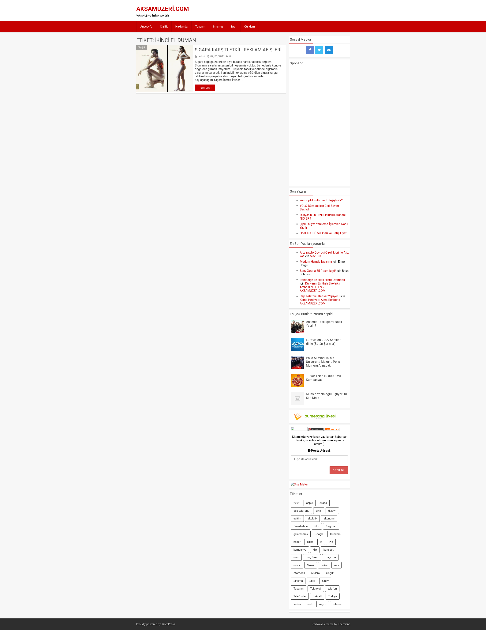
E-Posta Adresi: (319, 450)
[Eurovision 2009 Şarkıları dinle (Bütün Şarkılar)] (297, 350)
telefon (332, 588)
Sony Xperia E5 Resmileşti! (318, 271)
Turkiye (332, 596)
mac (296, 557)
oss (336, 565)
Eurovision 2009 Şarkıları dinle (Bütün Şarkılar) (323, 341)
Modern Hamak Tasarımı (316, 261)
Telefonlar (299, 596)
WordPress (168, 624)
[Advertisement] (279, 10)
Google (319, 534)
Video (297, 604)
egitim (297, 518)
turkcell (317, 596)
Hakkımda (181, 26)
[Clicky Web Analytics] (331, 430)
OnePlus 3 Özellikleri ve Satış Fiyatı (323, 233)
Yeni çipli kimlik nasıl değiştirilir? (321, 200)
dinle (319, 510)
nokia (324, 565)
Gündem (249, 26)
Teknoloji (315, 588)
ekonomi (329, 518)
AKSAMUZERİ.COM (162, 8)
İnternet (218, 26)
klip (315, 549)
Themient (344, 624)
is (321, 542)
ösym (322, 604)
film (316, 526)
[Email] (329, 50)
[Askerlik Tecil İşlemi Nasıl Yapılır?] (297, 332)
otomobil (299, 573)
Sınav (325, 581)
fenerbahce (300, 526)
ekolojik (312, 518)
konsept (328, 549)
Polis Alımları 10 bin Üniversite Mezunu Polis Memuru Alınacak (323, 361)
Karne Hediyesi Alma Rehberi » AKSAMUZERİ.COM (320, 301)
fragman (331, 526)
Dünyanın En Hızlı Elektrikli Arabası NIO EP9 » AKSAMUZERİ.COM (320, 287)
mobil (296, 565)
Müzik (310, 565)
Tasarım (200, 26)
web (309, 604)
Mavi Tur (315, 256)
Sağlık (141, 47)
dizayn (332, 510)
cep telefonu (301, 510)
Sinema (298, 581)
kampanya (299, 549)
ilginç (310, 542)
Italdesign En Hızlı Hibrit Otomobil (322, 280)
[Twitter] (319, 50)
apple (309, 503)
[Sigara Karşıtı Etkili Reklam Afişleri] (164, 68)
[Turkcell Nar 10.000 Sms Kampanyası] (297, 386)
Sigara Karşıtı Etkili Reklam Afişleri (238, 49)
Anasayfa (146, 26)
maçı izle (330, 557)
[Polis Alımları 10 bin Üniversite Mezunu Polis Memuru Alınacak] (297, 368)
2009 (296, 503)
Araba (323, 503)
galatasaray (300, 534)
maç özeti (312, 557)
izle (331, 542)
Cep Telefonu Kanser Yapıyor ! (320, 296)
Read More (205, 88)
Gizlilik (164, 26)
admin (202, 56)
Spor (234, 26)
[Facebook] (310, 50)
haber (297, 542)
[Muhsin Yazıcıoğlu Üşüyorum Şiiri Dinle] (297, 404)
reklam (315, 573)
